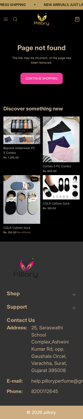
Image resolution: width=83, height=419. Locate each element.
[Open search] (15, 19)
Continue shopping (42, 78)
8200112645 (44, 391)
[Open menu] (5, 19)
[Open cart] (77, 19)
